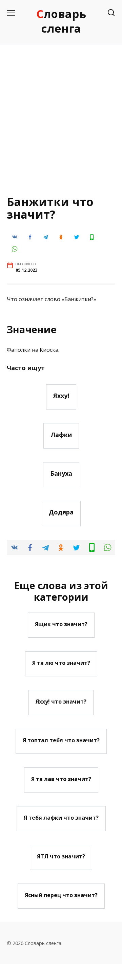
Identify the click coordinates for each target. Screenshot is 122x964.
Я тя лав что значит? (61, 778)
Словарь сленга (61, 21)
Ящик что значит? (61, 623)
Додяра (61, 512)
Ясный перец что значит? (61, 894)
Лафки (61, 434)
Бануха (61, 473)
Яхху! (61, 396)
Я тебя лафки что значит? (61, 817)
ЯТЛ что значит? (61, 856)
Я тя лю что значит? (61, 662)
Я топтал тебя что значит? (61, 740)
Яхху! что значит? (61, 701)
